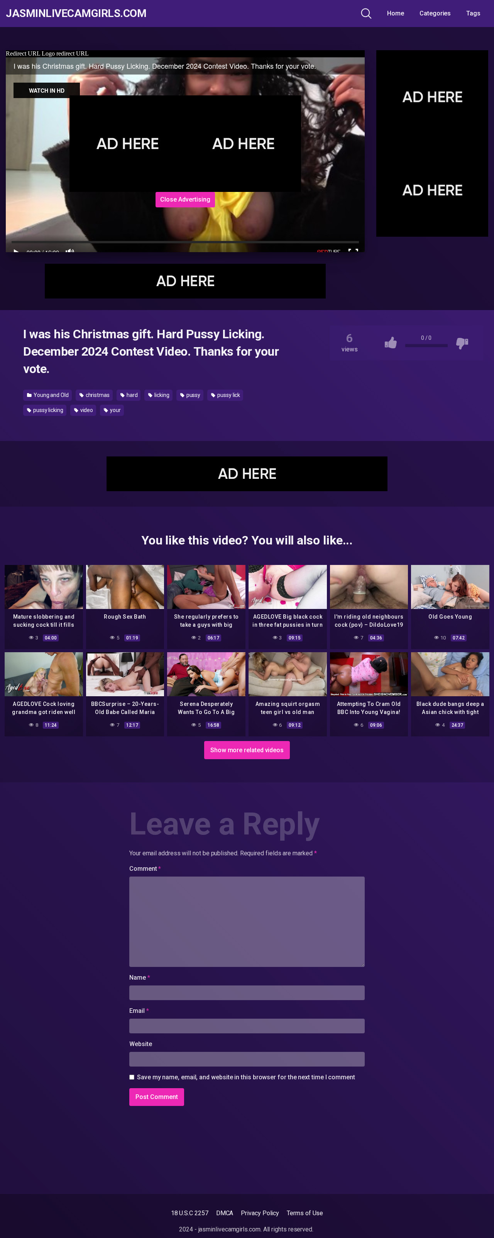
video (86, 410)
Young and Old (50, 395)
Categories (435, 13)
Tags (473, 13)
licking (161, 395)
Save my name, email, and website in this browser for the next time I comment (246, 1077)
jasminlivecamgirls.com (76, 13)
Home (395, 13)
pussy (193, 395)
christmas (97, 395)
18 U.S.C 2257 (189, 1213)
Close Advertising (185, 199)
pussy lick (228, 395)
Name (139, 977)
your (115, 410)
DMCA (224, 1213)
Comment (145, 868)
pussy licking (47, 410)
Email (139, 1010)
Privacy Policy (260, 1213)
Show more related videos (247, 750)
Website (140, 1044)
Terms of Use (305, 1213)
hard (131, 395)
